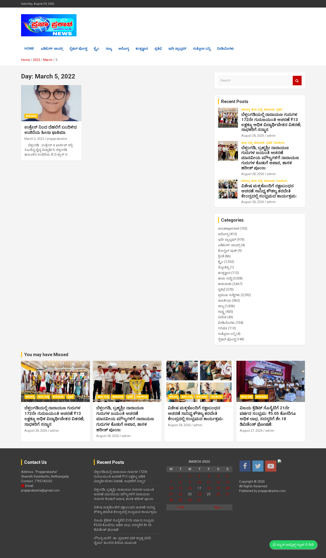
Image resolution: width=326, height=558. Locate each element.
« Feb (180, 507)
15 (180, 488)
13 (227, 482)
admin (271, 135)
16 (190, 488)
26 (218, 494)
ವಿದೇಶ (222, 317)
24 (199, 494)
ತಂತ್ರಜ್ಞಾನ (142, 49)
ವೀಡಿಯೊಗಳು (225, 49)
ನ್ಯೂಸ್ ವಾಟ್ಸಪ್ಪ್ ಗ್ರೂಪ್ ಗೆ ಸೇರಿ (295, 545)
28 (171, 500)
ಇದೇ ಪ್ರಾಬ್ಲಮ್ (177, 49)
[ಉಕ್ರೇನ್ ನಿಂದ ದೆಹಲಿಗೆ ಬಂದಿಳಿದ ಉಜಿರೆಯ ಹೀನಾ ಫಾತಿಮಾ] (51, 103)
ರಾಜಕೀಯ (279, 142)
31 (199, 500)
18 (208, 488)
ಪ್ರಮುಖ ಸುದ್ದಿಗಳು (229, 295)
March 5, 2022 (34, 138)
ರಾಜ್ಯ (109, 49)
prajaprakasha (57, 138)
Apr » (218, 507)
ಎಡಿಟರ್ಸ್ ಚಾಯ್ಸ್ (52, 49)
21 (171, 494)
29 (180, 500)
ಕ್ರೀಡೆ (221, 256)
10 (199, 482)
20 (227, 488)
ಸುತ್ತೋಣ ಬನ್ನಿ (201, 49)
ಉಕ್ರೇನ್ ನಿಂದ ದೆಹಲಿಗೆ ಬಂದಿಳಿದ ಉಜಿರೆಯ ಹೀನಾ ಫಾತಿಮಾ (50, 130)
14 (171, 488)
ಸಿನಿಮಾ (222, 328)
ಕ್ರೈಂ (96, 49)
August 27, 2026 (251, 430)
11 (208, 482)
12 (218, 482)
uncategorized (228, 228)
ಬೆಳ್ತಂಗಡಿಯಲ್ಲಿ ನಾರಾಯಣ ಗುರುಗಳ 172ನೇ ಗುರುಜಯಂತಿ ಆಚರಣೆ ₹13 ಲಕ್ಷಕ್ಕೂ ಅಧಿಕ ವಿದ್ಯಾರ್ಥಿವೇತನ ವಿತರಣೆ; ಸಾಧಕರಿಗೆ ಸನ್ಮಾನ (271, 122)
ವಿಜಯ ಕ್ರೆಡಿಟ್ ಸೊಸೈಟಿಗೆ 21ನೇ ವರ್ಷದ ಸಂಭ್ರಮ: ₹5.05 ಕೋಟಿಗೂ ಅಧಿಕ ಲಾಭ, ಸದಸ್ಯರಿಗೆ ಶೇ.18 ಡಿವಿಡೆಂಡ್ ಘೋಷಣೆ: (268, 416)
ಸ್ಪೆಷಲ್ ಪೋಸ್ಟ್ (78, 49)
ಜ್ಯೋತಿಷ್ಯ (223, 267)
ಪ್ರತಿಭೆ (158, 49)
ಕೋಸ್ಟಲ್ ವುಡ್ (227, 251)
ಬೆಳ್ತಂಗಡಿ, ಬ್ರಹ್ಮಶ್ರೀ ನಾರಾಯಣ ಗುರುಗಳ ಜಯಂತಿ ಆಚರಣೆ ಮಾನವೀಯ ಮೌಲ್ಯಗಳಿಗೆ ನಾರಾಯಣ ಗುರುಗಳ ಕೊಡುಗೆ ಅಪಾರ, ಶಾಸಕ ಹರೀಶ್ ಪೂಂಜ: (270, 157)
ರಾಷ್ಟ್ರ (221, 312)
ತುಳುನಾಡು (31, 115)
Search (297, 80)
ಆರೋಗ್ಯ (123, 49)
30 (190, 500)
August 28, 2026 (252, 135)
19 (218, 488)
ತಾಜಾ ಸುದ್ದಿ (256, 109)
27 (227, 494)
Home (29, 49)
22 (180, 494)
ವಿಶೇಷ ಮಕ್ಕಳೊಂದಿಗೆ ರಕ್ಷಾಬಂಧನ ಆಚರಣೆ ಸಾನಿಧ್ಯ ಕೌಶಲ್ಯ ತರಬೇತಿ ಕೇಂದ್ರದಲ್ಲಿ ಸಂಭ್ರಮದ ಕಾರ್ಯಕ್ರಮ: (269, 191)
